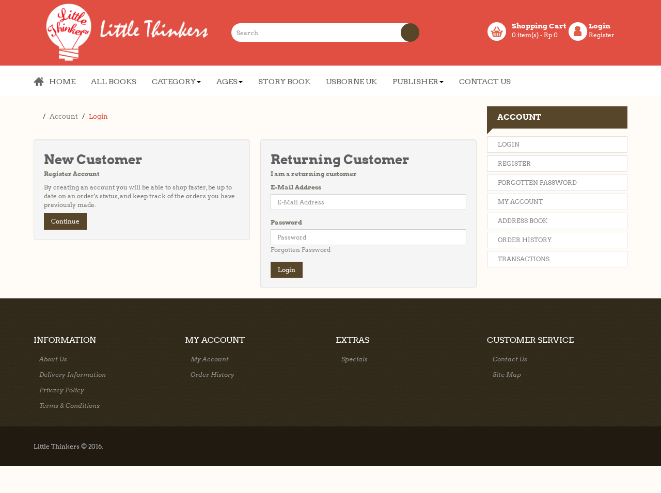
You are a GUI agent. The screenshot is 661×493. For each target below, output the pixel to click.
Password (286, 222)
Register (602, 35)
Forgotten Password (300, 249)
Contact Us (510, 359)
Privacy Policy (61, 390)
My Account (520, 201)
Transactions (523, 259)
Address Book (522, 221)
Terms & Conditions (69, 405)
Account (64, 116)
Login (98, 116)
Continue (65, 221)
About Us (53, 359)
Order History (525, 240)
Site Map (507, 374)
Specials (354, 359)
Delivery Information (72, 374)
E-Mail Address (296, 187)
